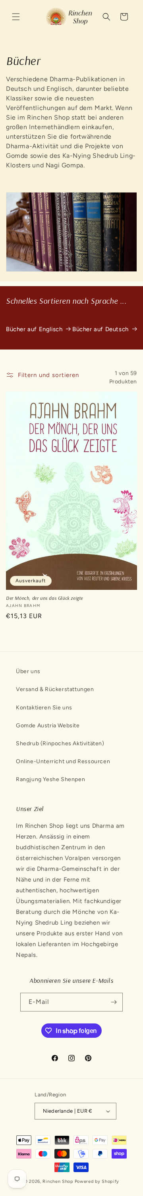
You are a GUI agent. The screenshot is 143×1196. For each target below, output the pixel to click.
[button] (16, 17)
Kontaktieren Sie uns (44, 707)
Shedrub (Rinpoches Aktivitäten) (60, 743)
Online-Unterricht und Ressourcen (63, 761)
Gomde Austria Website (48, 725)
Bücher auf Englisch (34, 329)
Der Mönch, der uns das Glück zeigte (44, 598)
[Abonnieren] (113, 1002)
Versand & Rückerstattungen (55, 689)
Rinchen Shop (58, 1181)
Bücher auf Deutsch (100, 329)
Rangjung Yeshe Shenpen (50, 779)
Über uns (28, 671)
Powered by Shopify (97, 1181)
